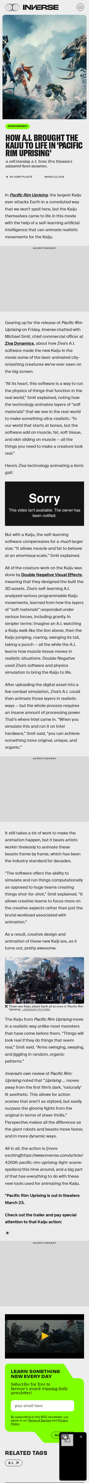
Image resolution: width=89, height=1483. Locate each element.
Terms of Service (39, 1420)
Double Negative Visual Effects (51, 574)
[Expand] (65, 1437)
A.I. (11, 1463)
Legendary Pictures (4, 69)
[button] (44, 1335)
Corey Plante (23, 176)
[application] (44, 1336)
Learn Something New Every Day (35, 1373)
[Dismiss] (81, 1437)
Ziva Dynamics (19, 343)
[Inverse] (40, 7)
